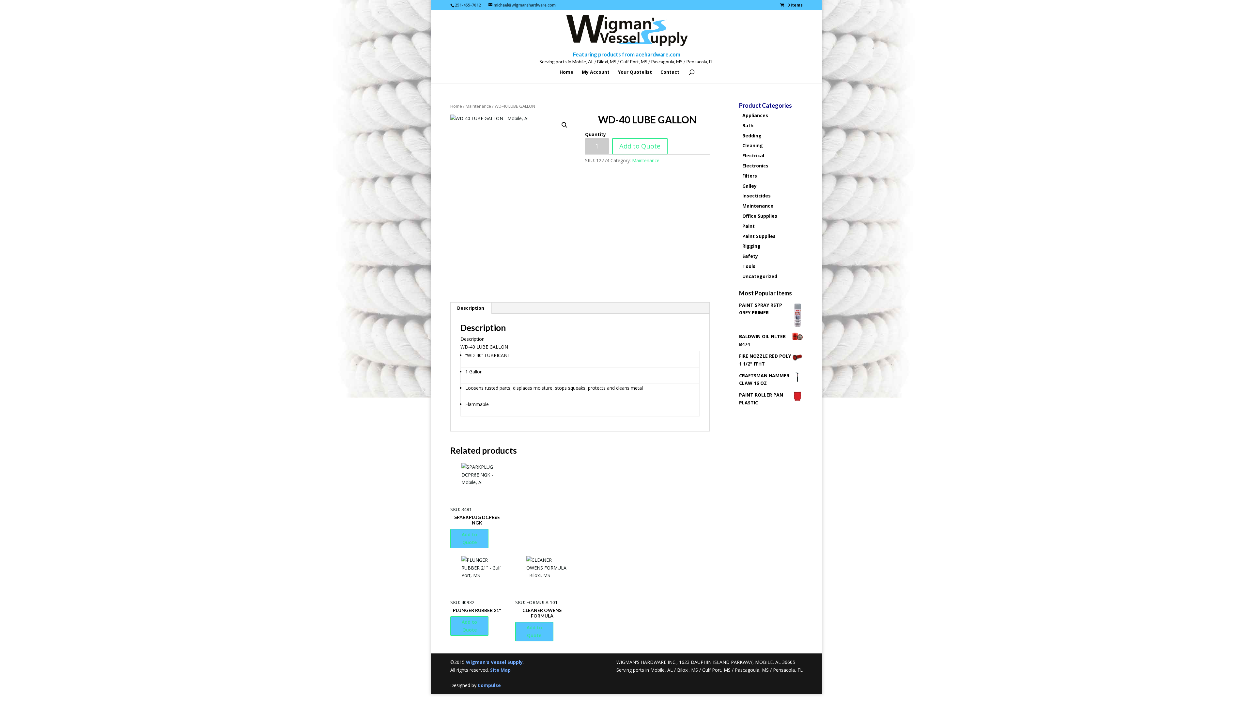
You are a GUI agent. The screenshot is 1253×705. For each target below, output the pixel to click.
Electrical (753, 155)
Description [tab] (470, 308)
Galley (749, 186)
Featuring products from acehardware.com (626, 54)
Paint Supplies (759, 236)
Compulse (489, 685)
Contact (669, 72)
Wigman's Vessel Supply (494, 662)
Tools (748, 266)
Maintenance (478, 106)
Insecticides (756, 196)
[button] (564, 125)
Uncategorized (759, 276)
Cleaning (752, 145)
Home (566, 72)
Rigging (751, 246)
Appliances (755, 115)
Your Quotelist (635, 72)
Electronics (755, 166)
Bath (747, 125)
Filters (749, 176)
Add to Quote (639, 146)
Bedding (752, 136)
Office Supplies (759, 216)
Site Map (500, 670)
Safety (750, 256)
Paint (748, 226)
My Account (596, 72)
